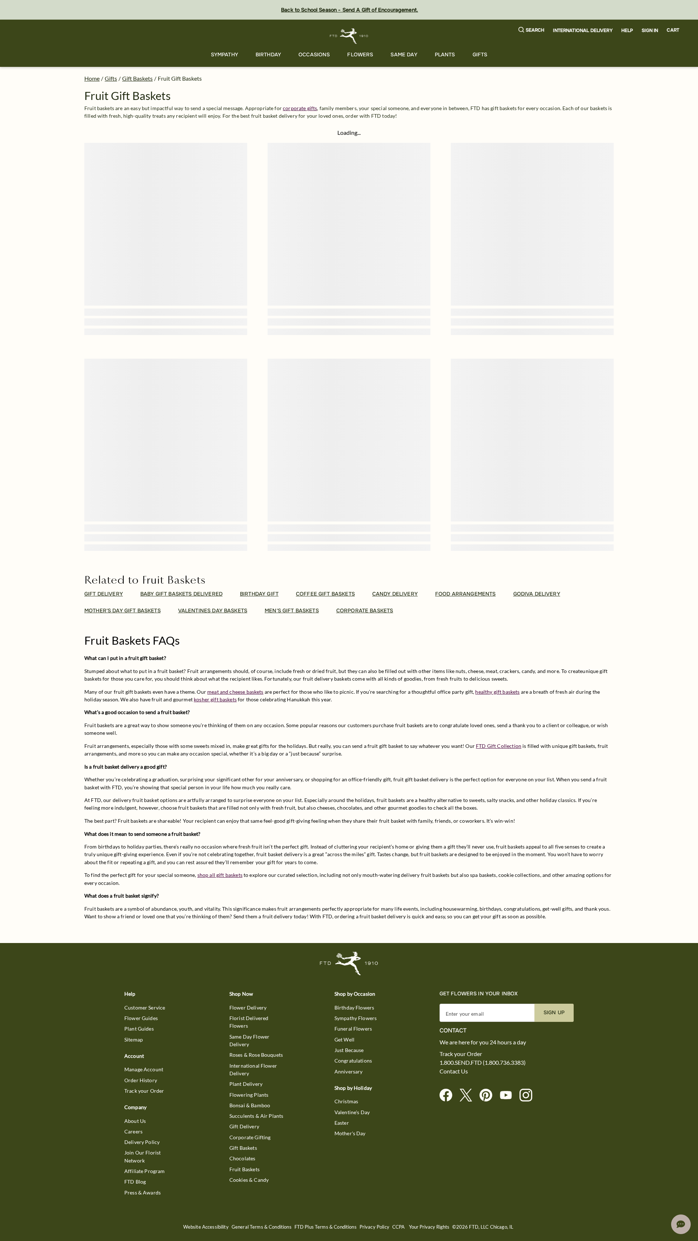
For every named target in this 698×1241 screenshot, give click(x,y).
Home (92, 78)
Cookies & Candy (249, 1180)
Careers (133, 1131)
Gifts (480, 54)
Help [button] (627, 30)
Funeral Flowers (353, 1029)
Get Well (344, 1039)
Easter (341, 1123)
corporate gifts (300, 108)
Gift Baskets (137, 78)
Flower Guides (141, 1018)
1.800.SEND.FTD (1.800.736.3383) (483, 1062)
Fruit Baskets (244, 1169)
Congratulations (353, 1060)
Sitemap (133, 1039)
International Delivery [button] (582, 30)
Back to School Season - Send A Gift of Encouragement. (349, 10)
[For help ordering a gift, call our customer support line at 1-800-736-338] (349, 36)
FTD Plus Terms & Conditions (325, 1227)
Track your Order (144, 1091)
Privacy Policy (374, 1227)
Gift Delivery (244, 1126)
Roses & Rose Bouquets (256, 1055)
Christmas (346, 1101)
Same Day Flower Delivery (249, 1040)
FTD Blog (135, 1181)
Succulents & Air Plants (256, 1116)
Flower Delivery (247, 1007)
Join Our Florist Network (142, 1156)
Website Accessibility (206, 1227)
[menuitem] (224, 54)
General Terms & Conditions (262, 1227)
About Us (135, 1121)
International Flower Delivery (253, 1069)
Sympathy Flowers (355, 1018)
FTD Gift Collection (498, 746)
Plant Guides (139, 1029)
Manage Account (143, 1069)
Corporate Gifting (250, 1137)
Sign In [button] (650, 30)
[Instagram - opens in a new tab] (529, 1095)
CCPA (398, 1227)
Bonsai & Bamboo (249, 1105)
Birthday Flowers (354, 1007)
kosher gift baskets (215, 699)
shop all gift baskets (219, 875)
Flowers (360, 54)
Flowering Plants (248, 1095)
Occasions (314, 54)
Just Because (349, 1050)
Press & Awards (142, 1192)
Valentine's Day (352, 1112)
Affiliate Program (144, 1171)
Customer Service (144, 1007)
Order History (140, 1080)
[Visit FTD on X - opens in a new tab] (469, 1095)
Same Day (403, 54)
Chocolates (242, 1158)
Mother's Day (350, 1133)
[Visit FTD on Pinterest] (489, 1095)
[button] (531, 30)
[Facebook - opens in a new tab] (449, 1095)
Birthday (268, 54)
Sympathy (224, 54)
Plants (445, 54)
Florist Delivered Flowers (249, 1022)
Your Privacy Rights (429, 1227)
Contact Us (454, 1071)
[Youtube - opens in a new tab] (509, 1095)
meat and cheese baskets (235, 692)
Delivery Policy (142, 1142)
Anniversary (348, 1071)
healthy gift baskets (497, 692)
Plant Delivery (245, 1084)
